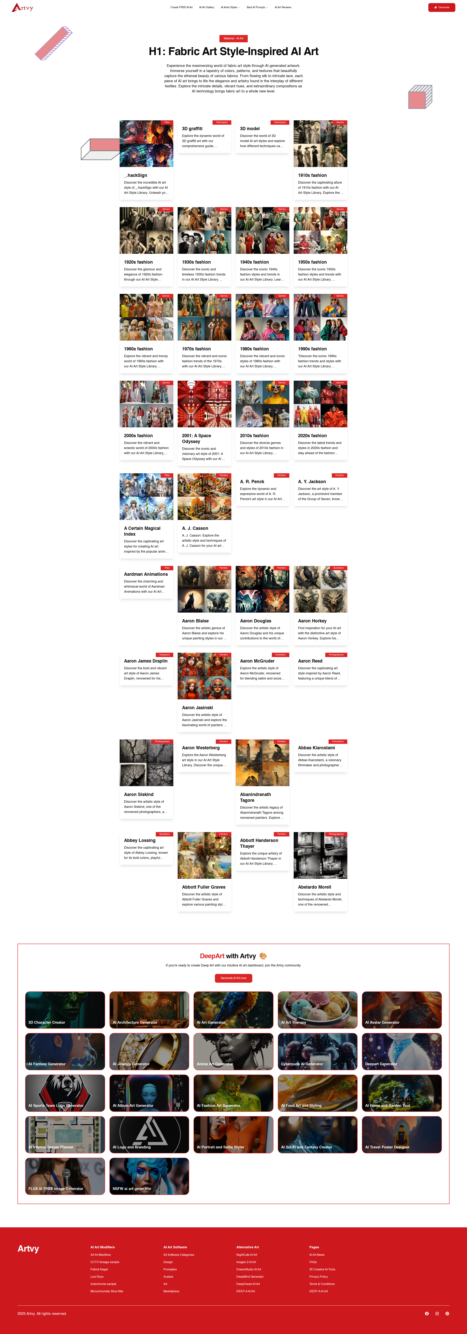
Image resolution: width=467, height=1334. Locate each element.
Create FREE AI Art (182, 7)
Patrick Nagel (99, 1269)
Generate (444, 7)
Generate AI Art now (233, 978)
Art (165, 1284)
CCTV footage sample (104, 1262)
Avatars (168, 1276)
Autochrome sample (103, 1284)
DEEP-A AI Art (245, 1291)
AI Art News (317, 1255)
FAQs (313, 1262)
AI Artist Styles (229, 7)
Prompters (170, 1269)
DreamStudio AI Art (248, 1269)
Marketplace (171, 1291)
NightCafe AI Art (246, 1255)
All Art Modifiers (100, 1255)
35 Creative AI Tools (322, 1269)
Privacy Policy (318, 1276)
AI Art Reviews (283, 7)
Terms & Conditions (322, 1284)
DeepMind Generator (250, 1276)
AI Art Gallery (206, 7)
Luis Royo (97, 1276)
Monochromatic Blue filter (106, 1291)
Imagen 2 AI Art (246, 1262)
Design (168, 1262)
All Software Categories (178, 1255)
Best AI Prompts (256, 7)
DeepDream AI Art (248, 1284)
